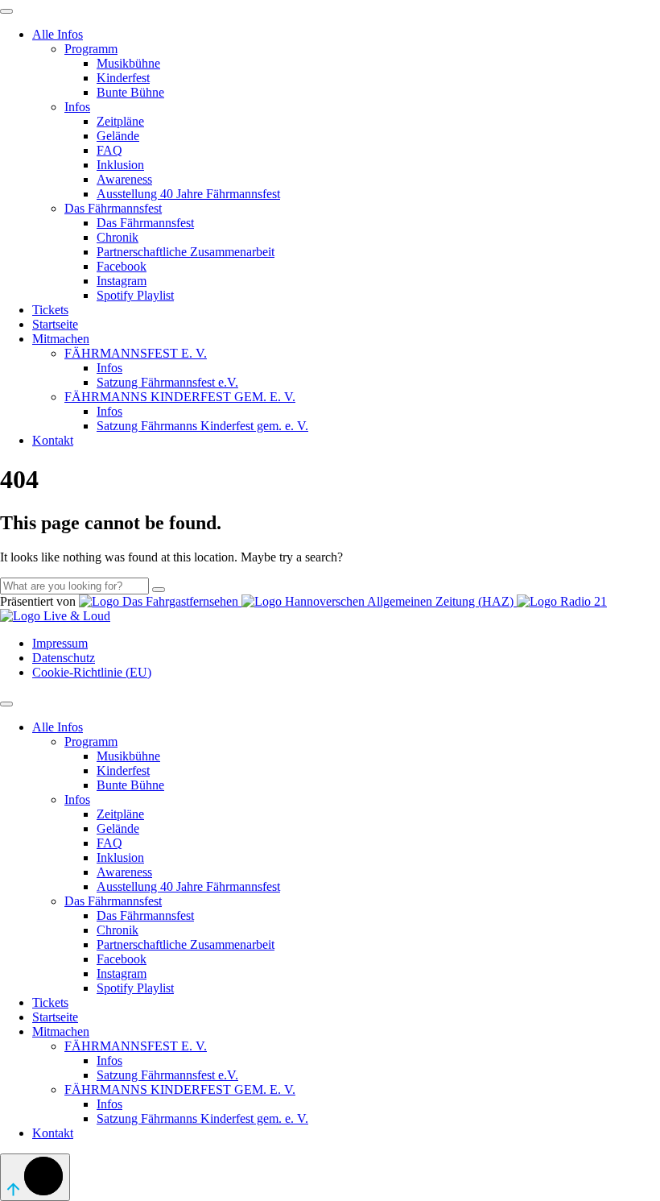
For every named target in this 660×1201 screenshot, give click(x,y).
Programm (91, 49)
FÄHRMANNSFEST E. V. (135, 353)
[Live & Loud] (55, 616)
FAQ (109, 150)
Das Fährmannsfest (113, 208)
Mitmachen (60, 339)
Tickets (50, 310)
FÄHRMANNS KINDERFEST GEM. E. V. (179, 397)
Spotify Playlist (135, 295)
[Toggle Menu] (6, 11)
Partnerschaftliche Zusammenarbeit (185, 252)
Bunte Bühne (130, 92)
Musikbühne (128, 63)
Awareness (124, 179)
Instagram (121, 281)
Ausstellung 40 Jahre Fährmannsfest (188, 194)
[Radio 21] (562, 601)
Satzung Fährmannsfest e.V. (167, 382)
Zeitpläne (120, 121)
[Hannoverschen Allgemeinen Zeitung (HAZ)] (379, 601)
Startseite (55, 324)
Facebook (121, 266)
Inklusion (120, 165)
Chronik (117, 237)
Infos (77, 107)
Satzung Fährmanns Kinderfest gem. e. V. (202, 426)
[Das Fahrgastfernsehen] (160, 601)
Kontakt (52, 440)
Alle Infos (57, 34)
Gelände (118, 136)
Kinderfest (123, 78)
